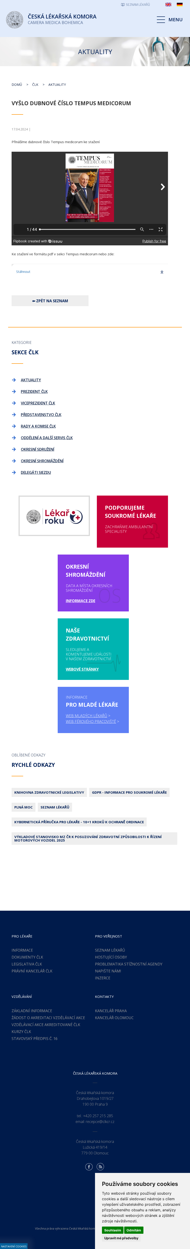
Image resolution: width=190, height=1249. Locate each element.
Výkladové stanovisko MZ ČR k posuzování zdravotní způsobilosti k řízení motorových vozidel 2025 (88, 838)
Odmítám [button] (134, 1230)
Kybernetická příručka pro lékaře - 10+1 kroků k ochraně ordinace (79, 822)
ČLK (35, 84)
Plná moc (23, 807)
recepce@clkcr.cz (100, 1121)
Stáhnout (23, 271)
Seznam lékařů (55, 807)
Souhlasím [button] (112, 1230)
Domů (17, 84)
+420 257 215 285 (98, 1115)
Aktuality (57, 84)
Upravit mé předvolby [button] (121, 1238)
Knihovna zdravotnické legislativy (49, 792)
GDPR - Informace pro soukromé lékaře (129, 792)
